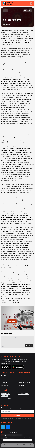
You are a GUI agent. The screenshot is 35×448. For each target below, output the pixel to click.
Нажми (12, 321)
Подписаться (17, 415)
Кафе (20, 375)
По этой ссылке (14, 437)
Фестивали (4, 385)
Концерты (4, 379)
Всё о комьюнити (23, 393)
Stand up (3, 375)
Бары (20, 379)
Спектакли (4, 382)
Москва (9, 4)
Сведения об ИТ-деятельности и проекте (9, 400)
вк (8, 426)
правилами (29, 418)
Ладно (18, 440)
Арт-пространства (24, 382)
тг (3, 426)
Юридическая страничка (5, 394)
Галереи (21, 385)
